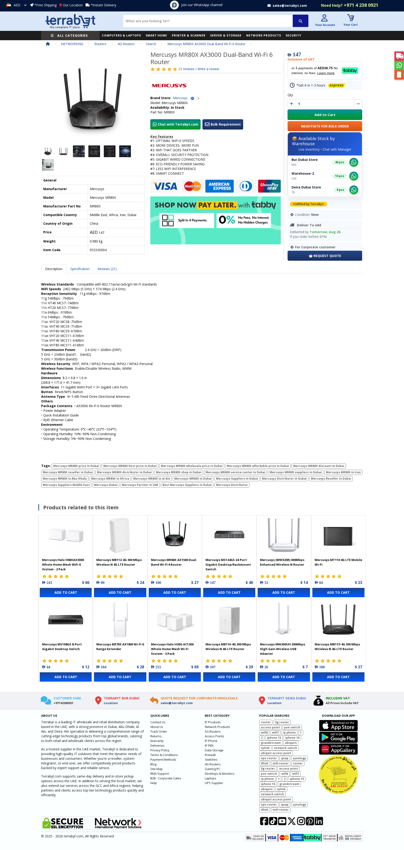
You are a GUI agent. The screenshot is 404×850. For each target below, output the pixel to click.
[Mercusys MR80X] (93, 99)
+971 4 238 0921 (349, 5)
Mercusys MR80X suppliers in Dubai (296, 472)
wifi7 (275, 732)
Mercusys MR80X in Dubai (193, 479)
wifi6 (264, 732)
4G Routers (126, 44)
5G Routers (213, 731)
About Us (156, 727)
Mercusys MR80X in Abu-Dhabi (65, 479)
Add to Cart (324, 114)
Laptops (210, 778)
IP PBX (209, 745)
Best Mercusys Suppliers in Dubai (187, 485)
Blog (153, 764)
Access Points (214, 736)
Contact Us (158, 722)
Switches (211, 759)
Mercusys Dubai (106, 485)
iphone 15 (274, 738)
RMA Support (159, 773)
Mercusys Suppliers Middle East (66, 485)
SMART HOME (156, 35)
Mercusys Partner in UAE (140, 485)
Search (151, 44)
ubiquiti (291, 743)
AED (17, 5)
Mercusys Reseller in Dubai (331, 479)
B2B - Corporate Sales (165, 778)
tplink (265, 748)
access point (270, 727)
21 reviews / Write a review (198, 69)
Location (111, 703)
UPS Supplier (214, 783)
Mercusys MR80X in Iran (343, 472)
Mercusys (181, 98)
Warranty (157, 741)
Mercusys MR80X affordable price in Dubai (258, 466)
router (266, 722)
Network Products (217, 727)
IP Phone (211, 741)
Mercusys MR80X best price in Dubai (130, 466)
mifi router (281, 763)
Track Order (158, 731)
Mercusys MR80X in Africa (110, 479)
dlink (264, 763)
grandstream (271, 743)
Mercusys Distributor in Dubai (284, 479)
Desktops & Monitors (219, 773)
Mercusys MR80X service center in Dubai (235, 472)
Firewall (210, 755)
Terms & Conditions (164, 755)
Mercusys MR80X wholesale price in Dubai (192, 466)
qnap (285, 758)
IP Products (213, 722)
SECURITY (293, 35)
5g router (282, 722)
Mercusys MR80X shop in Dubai (178, 472)
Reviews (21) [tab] (107, 269)
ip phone (289, 732)
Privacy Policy (160, 750)
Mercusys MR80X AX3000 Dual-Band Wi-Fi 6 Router (206, 44)
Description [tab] (53, 269)
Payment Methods (163, 759)
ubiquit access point (276, 753)
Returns (156, 736)
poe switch (292, 727)
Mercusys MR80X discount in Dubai (318, 466)
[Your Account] (324, 18)
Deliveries (157, 745)
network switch (285, 748)
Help (153, 783)
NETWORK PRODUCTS (263, 35)
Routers (100, 44)
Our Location (73, 5)
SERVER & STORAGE (226, 35)
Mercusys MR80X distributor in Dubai (124, 472)
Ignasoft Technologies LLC (96, 844)
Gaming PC (212, 769)
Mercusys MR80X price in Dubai (76, 466)
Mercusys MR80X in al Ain (151, 479)
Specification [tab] (80, 269)
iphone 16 (292, 738)
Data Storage (214, 750)
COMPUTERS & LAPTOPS (121, 35)
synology (299, 758)
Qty (290, 95)
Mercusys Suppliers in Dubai (237, 479)
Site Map (156, 769)
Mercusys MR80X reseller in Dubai (68, 472)
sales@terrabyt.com (177, 703)
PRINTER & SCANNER (189, 35)
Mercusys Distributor (232, 485)
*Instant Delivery (103, 5)
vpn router (269, 758)
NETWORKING (72, 44)
